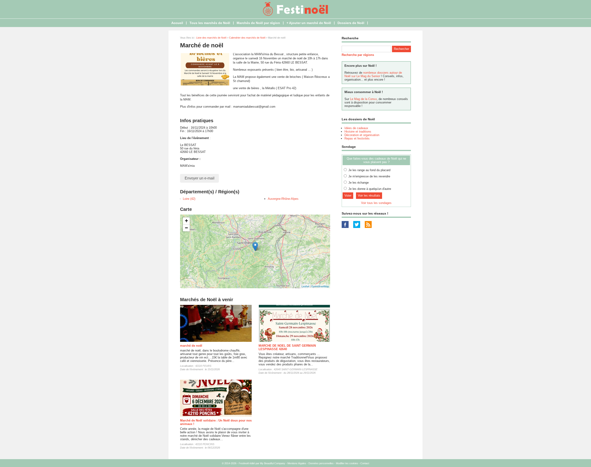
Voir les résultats (369, 195)
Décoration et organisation (361, 135)
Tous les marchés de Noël (210, 23)
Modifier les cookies (347, 463)
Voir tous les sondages (376, 203)
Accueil (177, 23)
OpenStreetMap (320, 286)
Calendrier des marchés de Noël (247, 37)
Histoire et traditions (357, 131)
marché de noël (191, 345)
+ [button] (186, 221)
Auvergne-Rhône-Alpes (283, 198)
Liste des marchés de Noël (211, 37)
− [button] (186, 228)
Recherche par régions (358, 55)
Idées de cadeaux (356, 128)
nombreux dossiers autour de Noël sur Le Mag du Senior (373, 74)
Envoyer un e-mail (199, 178)
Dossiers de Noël (351, 23)
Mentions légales (296, 463)
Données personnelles (321, 463)
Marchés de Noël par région (258, 23)
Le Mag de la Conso (363, 99)
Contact (364, 463)
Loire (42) (189, 198)
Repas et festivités (357, 138)
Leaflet (305, 286)
